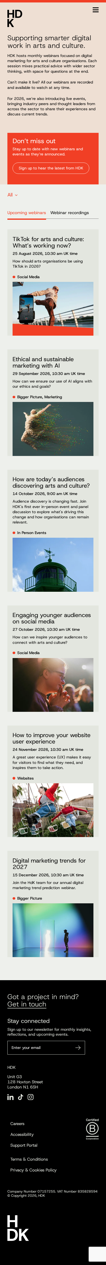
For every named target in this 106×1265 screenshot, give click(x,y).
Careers (17, 1123)
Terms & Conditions (29, 1159)
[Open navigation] (96, 9)
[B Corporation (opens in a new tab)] (92, 1129)
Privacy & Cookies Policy (33, 1170)
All (10, 195)
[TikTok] (20, 1097)
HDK (14, 18)
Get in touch (26, 1004)
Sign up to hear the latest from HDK (51, 168)
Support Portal (23, 1145)
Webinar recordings (69, 212)
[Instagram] (31, 1097)
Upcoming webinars (26, 212)
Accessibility (22, 1134)
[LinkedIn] (10, 1097)
